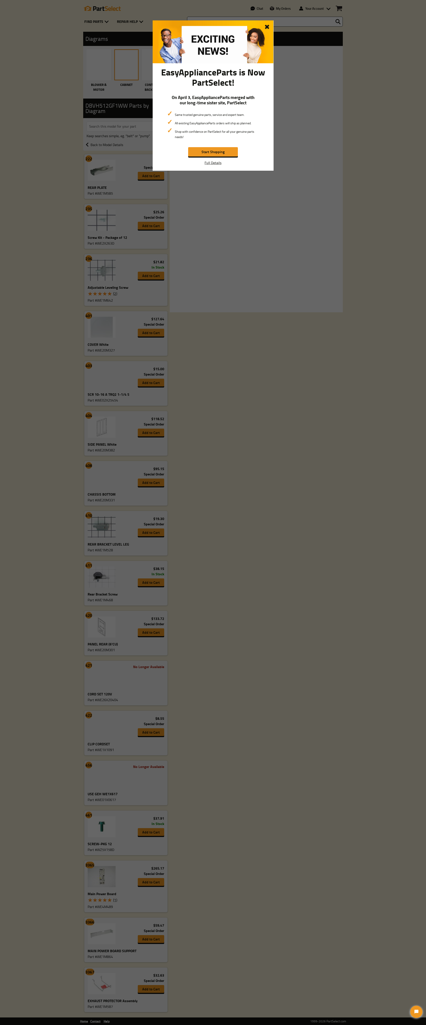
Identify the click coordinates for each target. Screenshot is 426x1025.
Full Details (213, 162)
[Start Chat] (416, 1012)
